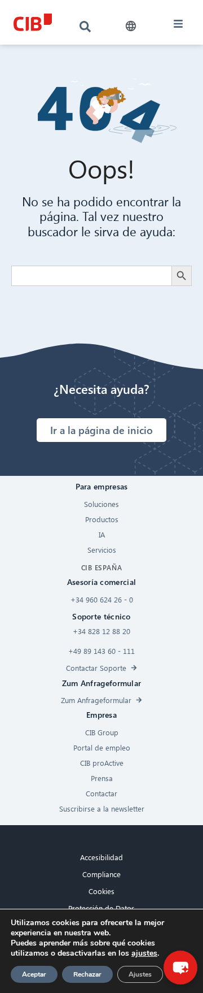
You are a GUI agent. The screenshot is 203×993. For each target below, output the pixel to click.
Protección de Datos (101, 908)
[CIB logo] (32, 22)
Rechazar (87, 974)
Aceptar (34, 974)
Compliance (101, 874)
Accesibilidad (101, 857)
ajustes (144, 953)
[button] (131, 26)
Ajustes (140, 974)
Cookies (101, 891)
